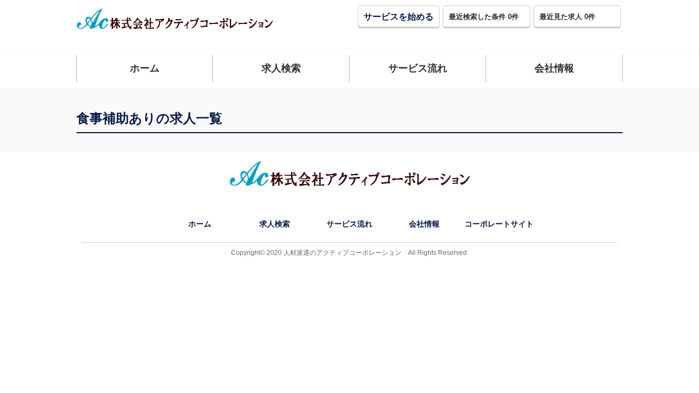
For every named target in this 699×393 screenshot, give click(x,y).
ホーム (199, 223)
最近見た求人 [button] (567, 17)
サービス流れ (349, 223)
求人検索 (274, 223)
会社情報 (424, 223)
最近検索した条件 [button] (484, 17)
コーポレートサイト (499, 223)
